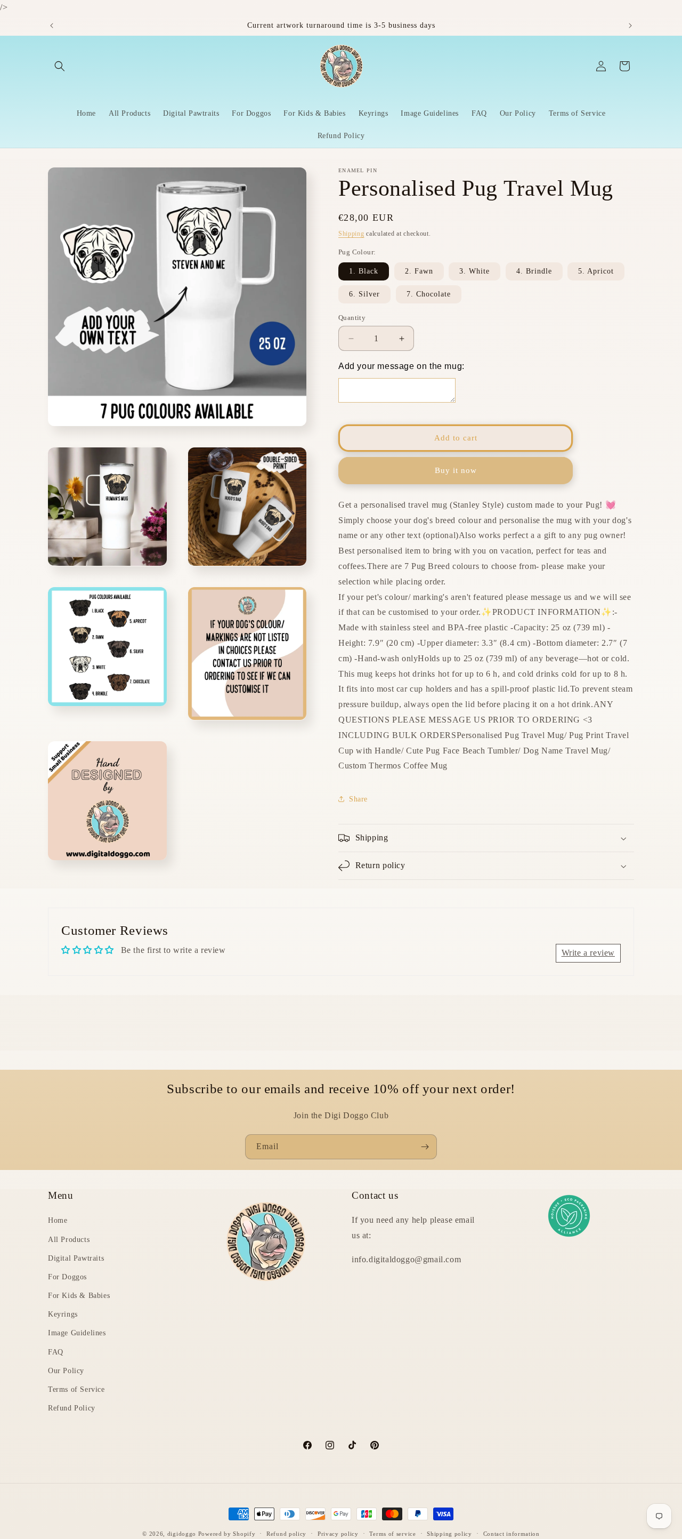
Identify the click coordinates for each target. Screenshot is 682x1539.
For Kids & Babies (79, 1296)
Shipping (351, 233)
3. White (474, 271)
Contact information (511, 1533)
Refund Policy (71, 1408)
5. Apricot (596, 271)
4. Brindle (534, 271)
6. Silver (364, 294)
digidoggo (181, 1533)
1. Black (363, 271)
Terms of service (392, 1533)
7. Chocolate (429, 294)
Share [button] (358, 799)
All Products (69, 1240)
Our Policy (66, 1371)
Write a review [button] (588, 953)
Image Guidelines (77, 1333)
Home (57, 1221)
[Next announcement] (630, 25)
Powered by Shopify (227, 1533)
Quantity (352, 318)
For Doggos (67, 1277)
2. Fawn (419, 271)
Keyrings (63, 1314)
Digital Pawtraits (76, 1258)
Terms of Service (76, 1389)
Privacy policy (338, 1533)
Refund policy (286, 1533)
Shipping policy (449, 1533)
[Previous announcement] (51, 25)
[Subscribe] (424, 1146)
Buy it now (456, 471)
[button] (59, 66)
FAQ (55, 1352)
